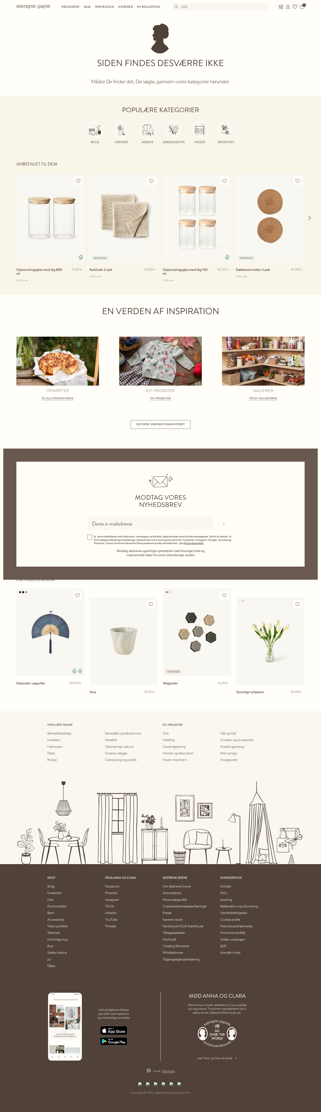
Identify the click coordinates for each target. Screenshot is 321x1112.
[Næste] (310, 218)
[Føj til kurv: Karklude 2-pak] (153, 276)
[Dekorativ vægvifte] (50, 632)
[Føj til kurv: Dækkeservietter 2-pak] (299, 276)
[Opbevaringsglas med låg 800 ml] (50, 218)
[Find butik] (281, 6)
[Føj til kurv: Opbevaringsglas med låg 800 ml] (80, 276)
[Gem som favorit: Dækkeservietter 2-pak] (297, 181)
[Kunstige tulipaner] (270, 641)
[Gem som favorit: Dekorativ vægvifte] (77, 595)
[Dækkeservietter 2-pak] (270, 218)
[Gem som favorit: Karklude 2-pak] (151, 181)
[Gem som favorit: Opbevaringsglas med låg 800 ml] (78, 181)
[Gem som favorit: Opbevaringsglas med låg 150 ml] (224, 181)
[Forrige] (19, 361)
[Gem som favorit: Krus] (151, 604)
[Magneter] (197, 632)
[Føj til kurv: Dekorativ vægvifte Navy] (79, 690)
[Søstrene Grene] (33, 7)
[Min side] (288, 6)
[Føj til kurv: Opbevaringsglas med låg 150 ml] (226, 276)
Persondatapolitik (194, 543)
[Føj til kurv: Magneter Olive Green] (226, 690)
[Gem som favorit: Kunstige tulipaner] (297, 604)
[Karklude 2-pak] (124, 218)
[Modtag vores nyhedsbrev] (224, 523)
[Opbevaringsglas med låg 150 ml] (197, 218)
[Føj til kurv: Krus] (152, 699)
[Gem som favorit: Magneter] (224, 595)
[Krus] (124, 641)
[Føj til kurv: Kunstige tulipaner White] (299, 699)
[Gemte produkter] (295, 6)
